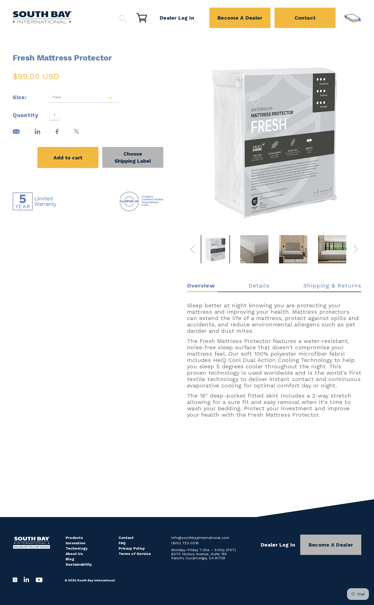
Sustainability (79, 564)
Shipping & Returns (332, 285)
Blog (70, 559)
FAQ (122, 543)
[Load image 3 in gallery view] (293, 249)
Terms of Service (135, 554)
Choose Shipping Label (132, 157)
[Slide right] (355, 249)
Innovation (76, 543)
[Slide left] (192, 249)
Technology (77, 548)
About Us (74, 554)
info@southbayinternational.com (200, 538)
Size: (20, 97)
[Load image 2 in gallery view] (254, 249)
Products (74, 538)
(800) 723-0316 (185, 543)
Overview (201, 285)
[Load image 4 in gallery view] (332, 249)
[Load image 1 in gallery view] (215, 249)
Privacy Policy (132, 548)
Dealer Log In (177, 18)
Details (259, 285)
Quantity (25, 115)
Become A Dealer (240, 18)
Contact (305, 18)
